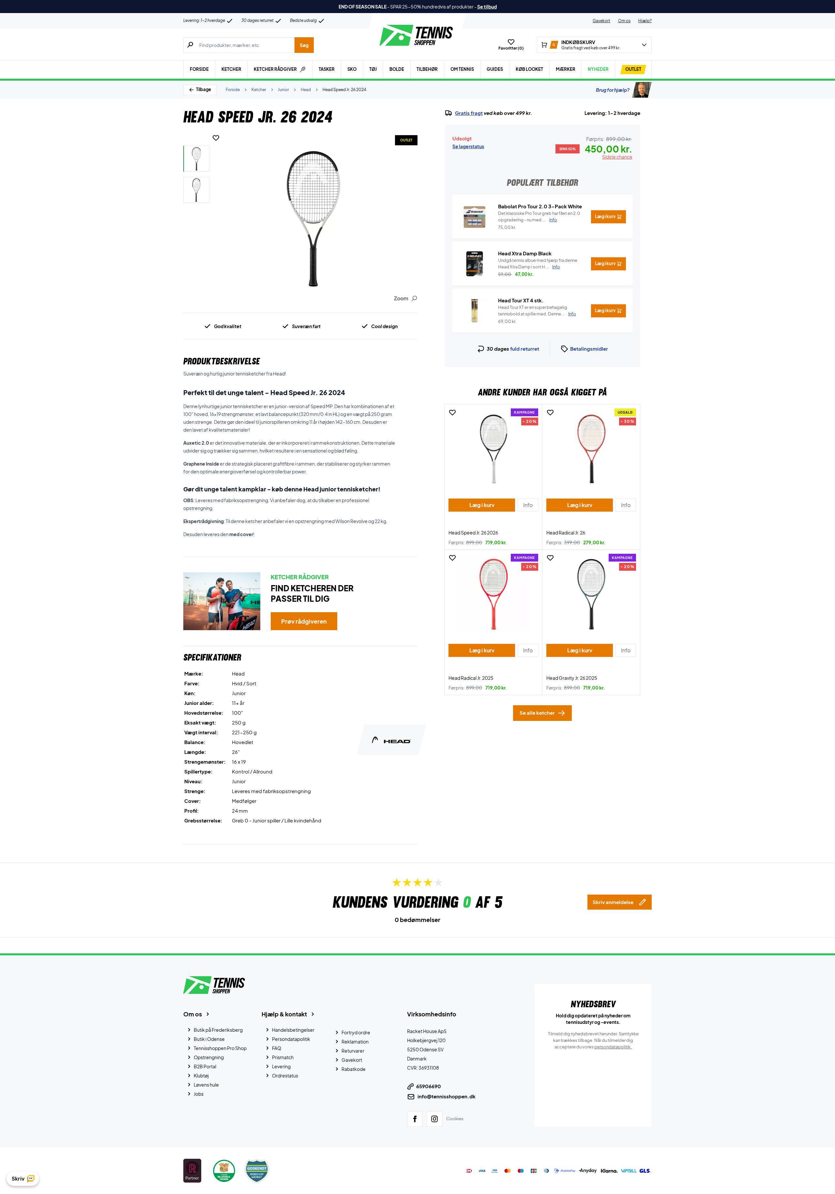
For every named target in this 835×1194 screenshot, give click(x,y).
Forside (199, 69)
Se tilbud (487, 6)
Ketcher (231, 69)
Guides (495, 69)
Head (306, 89)
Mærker (565, 69)
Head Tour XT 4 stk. (521, 300)
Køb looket (529, 69)
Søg (304, 45)
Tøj (373, 69)
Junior (283, 89)
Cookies (454, 1118)
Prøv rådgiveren (304, 621)
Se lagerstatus (468, 146)
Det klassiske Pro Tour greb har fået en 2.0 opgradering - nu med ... (539, 216)
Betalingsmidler (589, 348)
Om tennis (462, 69)
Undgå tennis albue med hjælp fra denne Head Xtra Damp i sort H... (537, 263)
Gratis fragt (469, 113)
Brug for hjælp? (613, 90)
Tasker (327, 69)
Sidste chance (617, 157)
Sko (352, 69)
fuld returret (524, 348)
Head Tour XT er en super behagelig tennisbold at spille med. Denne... (537, 310)
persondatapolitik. (613, 1046)
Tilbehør (427, 69)
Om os (624, 20)
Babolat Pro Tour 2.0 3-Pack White (540, 206)
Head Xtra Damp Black (525, 253)
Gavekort (601, 20)
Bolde (396, 69)
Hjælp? (645, 20)
